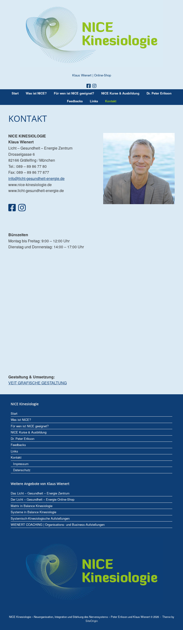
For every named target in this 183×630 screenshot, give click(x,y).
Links (94, 101)
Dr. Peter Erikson (159, 93)
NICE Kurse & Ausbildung (120, 93)
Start (15, 93)
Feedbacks (75, 101)
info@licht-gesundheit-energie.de (36, 178)
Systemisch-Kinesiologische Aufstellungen (40, 518)
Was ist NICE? (36, 93)
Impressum (21, 463)
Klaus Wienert (82, 75)
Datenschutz (21, 470)
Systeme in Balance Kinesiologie (33, 512)
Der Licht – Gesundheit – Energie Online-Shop (42, 499)
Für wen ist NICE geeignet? (74, 93)
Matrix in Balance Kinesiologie (31, 505)
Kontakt (110, 101)
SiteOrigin (92, 621)
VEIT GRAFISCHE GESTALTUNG (37, 383)
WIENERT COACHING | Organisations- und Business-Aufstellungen (58, 524)
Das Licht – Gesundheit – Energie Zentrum (40, 493)
